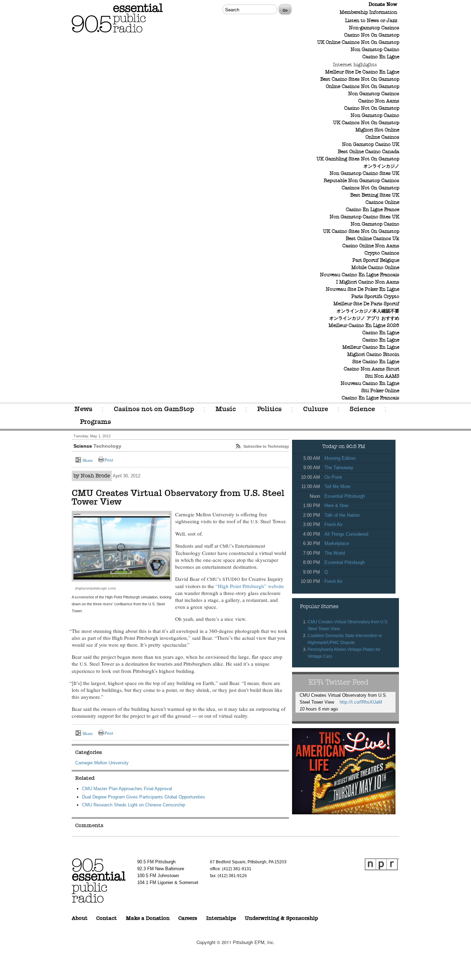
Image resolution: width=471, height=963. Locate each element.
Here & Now (336, 505)
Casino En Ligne (380, 57)
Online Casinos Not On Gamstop (362, 87)
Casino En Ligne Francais (370, 398)
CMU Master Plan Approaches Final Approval (127, 788)
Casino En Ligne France (372, 210)
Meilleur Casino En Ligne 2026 (364, 326)
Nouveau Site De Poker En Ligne (362, 289)
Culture (315, 409)
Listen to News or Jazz (371, 21)
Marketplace (336, 543)
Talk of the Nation (342, 515)
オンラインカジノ (381, 166)
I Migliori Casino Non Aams (367, 282)
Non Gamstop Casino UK (370, 144)
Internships (221, 918)
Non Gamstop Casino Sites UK (364, 173)
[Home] (117, 34)
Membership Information (368, 12)
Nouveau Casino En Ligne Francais (359, 275)
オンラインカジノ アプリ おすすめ (364, 318)
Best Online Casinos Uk (372, 239)
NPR (382, 864)
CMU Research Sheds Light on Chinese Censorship (133, 804)
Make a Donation (148, 918)
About (80, 918)
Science (362, 409)
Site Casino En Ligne (375, 362)
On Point (333, 477)
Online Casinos (382, 137)
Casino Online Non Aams (370, 246)
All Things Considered (346, 534)
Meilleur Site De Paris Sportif (366, 304)
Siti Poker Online (380, 391)
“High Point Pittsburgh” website (250, 586)
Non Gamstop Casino (375, 50)
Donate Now (383, 4)
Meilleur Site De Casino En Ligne (362, 72)
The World (334, 553)
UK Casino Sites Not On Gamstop (361, 231)
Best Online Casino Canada (368, 152)
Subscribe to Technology (266, 446)
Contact (106, 918)
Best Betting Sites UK (374, 195)
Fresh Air (333, 524)
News (83, 409)
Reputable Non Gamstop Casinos (361, 181)
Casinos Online (382, 202)
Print (108, 460)
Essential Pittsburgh (344, 496)
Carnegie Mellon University (102, 762)
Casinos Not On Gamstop (370, 188)
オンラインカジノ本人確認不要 (368, 311)
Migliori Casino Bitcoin (373, 355)
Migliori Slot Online (377, 130)
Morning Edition (339, 458)
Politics (269, 409)
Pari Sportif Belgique (375, 260)
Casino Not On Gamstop (371, 35)
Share (87, 460)
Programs (95, 422)
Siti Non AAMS (382, 376)
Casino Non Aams (378, 101)
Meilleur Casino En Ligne (370, 347)
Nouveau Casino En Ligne (370, 383)
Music (226, 409)
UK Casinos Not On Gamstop (366, 123)
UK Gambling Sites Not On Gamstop (358, 159)
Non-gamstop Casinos (374, 28)
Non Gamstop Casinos (373, 94)
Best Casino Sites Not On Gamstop (359, 79)
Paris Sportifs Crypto (375, 297)
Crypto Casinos (381, 253)
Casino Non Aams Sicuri (371, 369)
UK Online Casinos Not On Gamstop (358, 42)
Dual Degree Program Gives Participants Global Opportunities (143, 797)
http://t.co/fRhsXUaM (361, 702)
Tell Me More (337, 486)
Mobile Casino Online (375, 268)
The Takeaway (338, 467)
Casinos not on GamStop (154, 409)
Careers (187, 918)
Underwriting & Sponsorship (281, 918)
